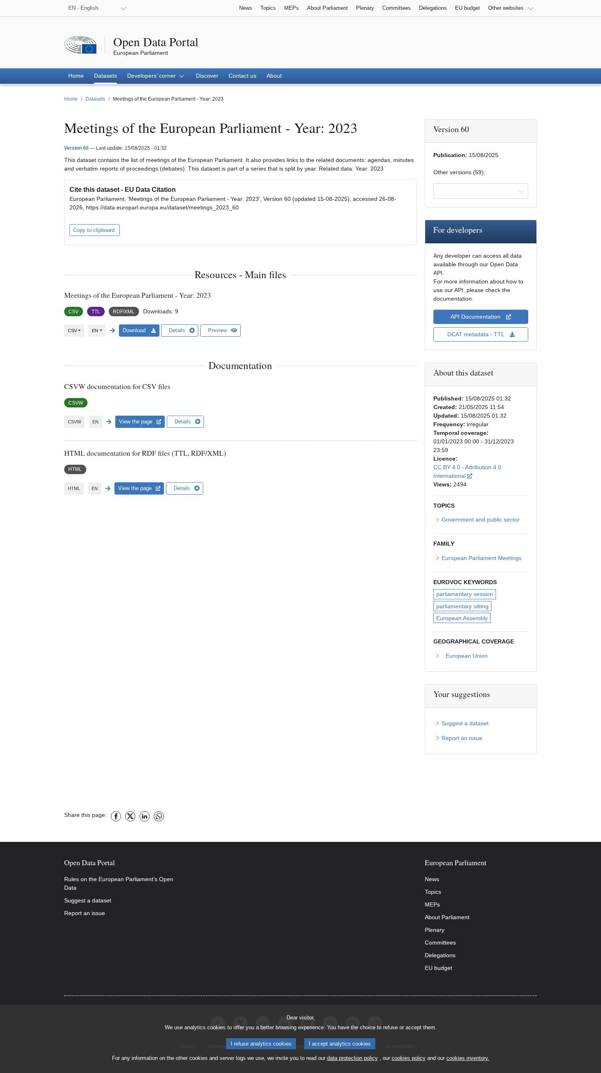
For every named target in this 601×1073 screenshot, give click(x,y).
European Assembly (462, 618)
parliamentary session (464, 594)
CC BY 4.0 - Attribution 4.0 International (480, 471)
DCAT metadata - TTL (476, 334)
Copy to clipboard (94, 230)
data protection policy (352, 1058)
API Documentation (476, 316)
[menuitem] (76, 76)
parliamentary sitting (462, 606)
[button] (156, 76)
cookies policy (409, 1058)
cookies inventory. (467, 1058)
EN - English (83, 8)
